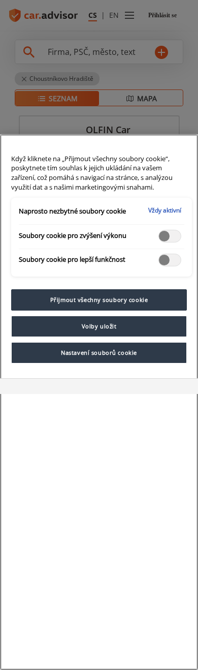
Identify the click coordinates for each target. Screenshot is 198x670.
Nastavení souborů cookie (99, 352)
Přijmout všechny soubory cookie (99, 299)
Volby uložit (99, 326)
